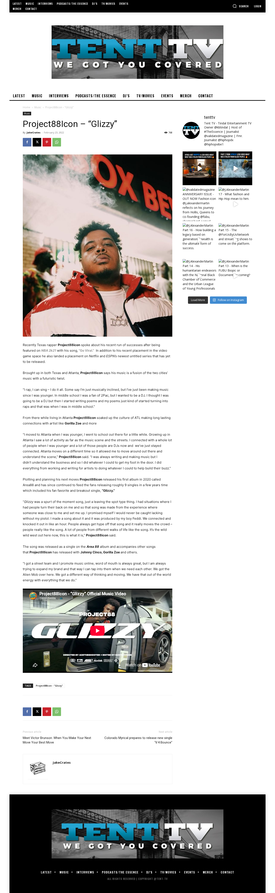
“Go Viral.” (86, 350)
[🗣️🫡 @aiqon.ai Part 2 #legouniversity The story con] (235, 168)
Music (37, 107)
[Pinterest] (47, 142)
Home (26, 107)
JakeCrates (33, 132)
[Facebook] (27, 142)
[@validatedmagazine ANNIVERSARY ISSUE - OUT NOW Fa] (199, 204)
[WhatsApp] (56, 142)
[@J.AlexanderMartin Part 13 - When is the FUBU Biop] (235, 276)
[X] (37, 142)
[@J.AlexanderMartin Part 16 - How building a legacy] (199, 240)
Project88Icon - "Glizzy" (49, 685)
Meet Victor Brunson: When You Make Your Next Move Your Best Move (57, 740)
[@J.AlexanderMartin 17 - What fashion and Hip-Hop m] (235, 204)
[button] (240, 6)
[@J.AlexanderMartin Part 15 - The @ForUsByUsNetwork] (235, 240)
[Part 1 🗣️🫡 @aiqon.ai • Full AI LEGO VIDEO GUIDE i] (199, 168)
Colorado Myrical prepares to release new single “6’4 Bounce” (138, 740)
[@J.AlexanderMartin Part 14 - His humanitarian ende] (199, 276)
